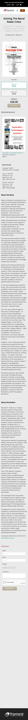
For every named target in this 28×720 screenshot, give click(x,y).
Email (4, 557)
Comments (5, 572)
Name (4, 550)
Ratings (4, 564)
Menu (22, 10)
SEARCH (9, 5)
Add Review (5, 546)
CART (17, 5)
